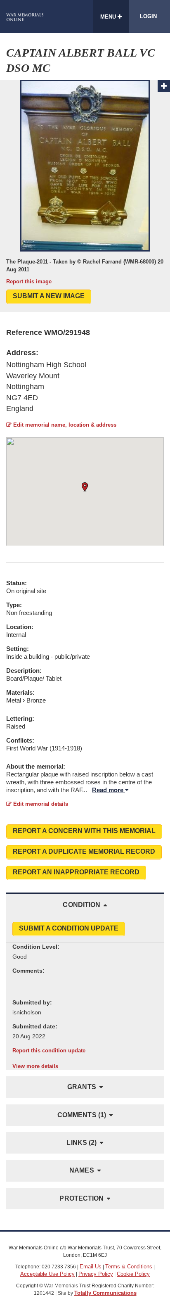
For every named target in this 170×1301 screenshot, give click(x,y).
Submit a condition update (68, 928)
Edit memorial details (40, 804)
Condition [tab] (81, 904)
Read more (108, 789)
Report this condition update (48, 1050)
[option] (85, 182)
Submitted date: (34, 1026)
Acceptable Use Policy (47, 1274)
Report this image (29, 281)
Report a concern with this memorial (84, 830)
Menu (109, 17)
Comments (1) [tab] (81, 1114)
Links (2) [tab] (81, 1142)
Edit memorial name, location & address (64, 425)
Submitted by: (32, 1002)
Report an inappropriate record (76, 872)
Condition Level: (35, 946)
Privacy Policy (95, 1274)
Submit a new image (49, 295)
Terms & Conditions (128, 1266)
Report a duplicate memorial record (84, 851)
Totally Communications (105, 1293)
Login (148, 16)
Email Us (91, 1266)
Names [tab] (81, 1170)
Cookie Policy (133, 1274)
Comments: (28, 970)
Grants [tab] (81, 1086)
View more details (35, 1066)
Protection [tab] (81, 1198)
